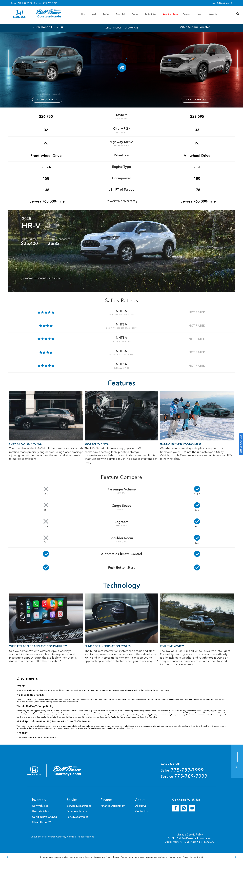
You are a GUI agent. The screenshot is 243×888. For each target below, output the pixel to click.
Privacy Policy (113, 857)
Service (184, 776)
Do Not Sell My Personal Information (189, 838)
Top (237, 766)
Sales (182, 770)
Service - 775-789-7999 (46, 3)
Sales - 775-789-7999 (21, 3)
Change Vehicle (47, 99)
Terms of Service (93, 857)
